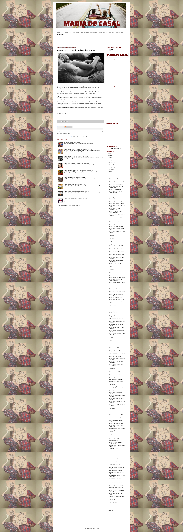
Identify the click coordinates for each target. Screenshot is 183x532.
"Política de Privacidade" (113, 440)
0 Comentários (69, 127)
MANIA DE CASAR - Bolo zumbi (115, 478)
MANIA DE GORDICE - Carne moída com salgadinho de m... (117, 446)
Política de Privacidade (112, 516)
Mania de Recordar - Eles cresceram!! (116, 286)
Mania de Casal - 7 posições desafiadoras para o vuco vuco (75, 198)
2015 (109, 157)
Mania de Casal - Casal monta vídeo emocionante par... (116, 249)
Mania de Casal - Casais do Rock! (115, 410)
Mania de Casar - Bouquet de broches (116, 184)
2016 (109, 155)
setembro (111, 167)
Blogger (97, 528)
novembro (111, 164)
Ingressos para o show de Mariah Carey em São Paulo (69, 205)
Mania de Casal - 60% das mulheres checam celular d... (116, 176)
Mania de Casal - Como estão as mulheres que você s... (115, 209)
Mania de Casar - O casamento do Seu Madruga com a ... (116, 415)
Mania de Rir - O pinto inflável (115, 356)
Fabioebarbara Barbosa (65, 116)
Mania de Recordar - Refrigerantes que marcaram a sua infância (76, 191)
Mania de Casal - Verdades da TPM (115, 201)
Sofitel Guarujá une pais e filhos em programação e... (116, 319)
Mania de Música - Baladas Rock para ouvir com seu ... (116, 408)
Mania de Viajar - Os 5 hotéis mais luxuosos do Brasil (115, 345)
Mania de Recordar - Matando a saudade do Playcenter (74, 177)
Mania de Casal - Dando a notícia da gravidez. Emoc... (116, 187)
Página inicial (80, 131)
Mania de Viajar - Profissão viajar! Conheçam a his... (115, 348)
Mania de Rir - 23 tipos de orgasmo (115, 194)
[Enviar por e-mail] (61, 121)
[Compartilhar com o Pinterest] (67, 121)
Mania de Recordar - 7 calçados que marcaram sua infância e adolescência (78, 170)
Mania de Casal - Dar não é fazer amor (116, 203)
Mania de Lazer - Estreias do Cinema (116, 423)
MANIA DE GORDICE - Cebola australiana (117, 428)
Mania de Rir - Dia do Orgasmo (115, 189)
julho (110, 171)
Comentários (61, 127)
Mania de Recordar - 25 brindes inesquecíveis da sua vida (75, 184)
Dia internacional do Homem (114, 390)
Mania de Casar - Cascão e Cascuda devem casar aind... (116, 375)
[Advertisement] (92, 41)
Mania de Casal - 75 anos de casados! (116, 377)
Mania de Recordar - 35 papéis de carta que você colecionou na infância (78, 149)
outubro (111, 165)
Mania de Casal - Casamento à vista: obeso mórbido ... (116, 261)
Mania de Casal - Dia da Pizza (114, 438)
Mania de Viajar (60, 34)
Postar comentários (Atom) (65, 133)
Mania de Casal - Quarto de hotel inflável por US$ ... (115, 173)
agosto (110, 169)
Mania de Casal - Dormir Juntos (115, 224)
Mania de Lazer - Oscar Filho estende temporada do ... (116, 295)
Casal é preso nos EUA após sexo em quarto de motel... (116, 501)
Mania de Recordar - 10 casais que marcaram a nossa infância (76, 156)
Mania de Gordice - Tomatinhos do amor (117, 277)
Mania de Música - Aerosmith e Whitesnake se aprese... (115, 289)
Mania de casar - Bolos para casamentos (116, 226)
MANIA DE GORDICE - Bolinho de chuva (116, 379)
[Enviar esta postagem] (59, 121)
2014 (109, 159)
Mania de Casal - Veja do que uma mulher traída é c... (115, 284)
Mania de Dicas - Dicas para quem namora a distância (115, 456)
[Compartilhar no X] (64, 121)
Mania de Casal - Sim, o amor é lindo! (116, 299)
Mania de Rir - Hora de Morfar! (115, 263)
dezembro (111, 162)
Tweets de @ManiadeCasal (116, 148)
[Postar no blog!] (63, 121)
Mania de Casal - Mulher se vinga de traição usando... (116, 243)
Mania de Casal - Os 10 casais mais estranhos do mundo (115, 280)
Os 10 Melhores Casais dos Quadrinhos (116, 496)
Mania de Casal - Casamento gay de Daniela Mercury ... (116, 316)
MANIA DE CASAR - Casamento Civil (116, 381)
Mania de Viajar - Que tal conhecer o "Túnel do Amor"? (116, 443)
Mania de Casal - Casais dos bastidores (116, 370)
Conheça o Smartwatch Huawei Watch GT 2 (72, 142)
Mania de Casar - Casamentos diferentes (117, 270)
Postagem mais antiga (99, 131)
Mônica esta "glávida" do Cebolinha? (116, 485)
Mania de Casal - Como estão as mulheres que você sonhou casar (76, 163)
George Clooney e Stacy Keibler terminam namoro (115, 465)
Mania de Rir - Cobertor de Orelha (115, 297)
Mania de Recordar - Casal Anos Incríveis (117, 282)
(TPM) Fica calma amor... (114, 448)
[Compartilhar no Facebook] (65, 121)
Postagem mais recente (61, 131)
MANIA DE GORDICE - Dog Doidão (115, 470)
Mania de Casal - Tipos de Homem (115, 386)
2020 (109, 153)
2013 (109, 160)
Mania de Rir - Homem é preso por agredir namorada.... (115, 212)
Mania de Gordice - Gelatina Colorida (116, 220)
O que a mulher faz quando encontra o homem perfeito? (116, 388)
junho (110, 510)
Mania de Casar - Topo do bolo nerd (116, 275)
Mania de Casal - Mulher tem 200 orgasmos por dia (115, 192)
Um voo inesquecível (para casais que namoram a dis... (116, 459)
